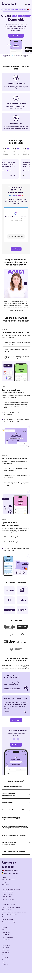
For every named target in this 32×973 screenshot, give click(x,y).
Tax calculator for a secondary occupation (14, 912)
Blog (3, 955)
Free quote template (7, 919)
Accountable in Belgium (11, 870)
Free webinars (6, 952)
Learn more (7, 711)
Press (3, 962)
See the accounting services (12, 688)
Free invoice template (8, 917)
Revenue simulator (7, 909)
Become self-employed (8, 879)
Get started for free (16, 36)
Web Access (5, 960)
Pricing (4, 882)
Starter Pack (5, 884)
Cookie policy (5, 934)
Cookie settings (6, 939)
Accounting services (7, 887)
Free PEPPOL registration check (11, 907)
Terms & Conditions (7, 937)
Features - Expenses (7, 894)
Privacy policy (6, 932)
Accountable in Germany (11, 873)
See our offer (16, 720)
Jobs (3, 930)
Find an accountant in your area (11, 889)
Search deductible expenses (10, 914)
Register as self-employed (9, 922)
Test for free (16, 249)
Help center (5, 957)
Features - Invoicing (7, 892)
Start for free (16, 745)
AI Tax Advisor (6, 950)
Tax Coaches (5, 947)
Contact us (5, 964)
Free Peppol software (8, 899)
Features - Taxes (6, 896)
